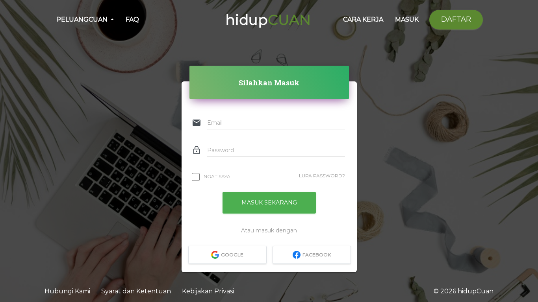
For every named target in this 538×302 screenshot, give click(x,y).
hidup (268, 19)
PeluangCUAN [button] (82, 19)
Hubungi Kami (68, 291)
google (232, 255)
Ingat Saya (216, 176)
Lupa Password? (322, 176)
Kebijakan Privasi (208, 291)
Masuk (407, 19)
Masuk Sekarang (269, 202)
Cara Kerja (363, 19)
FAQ (132, 19)
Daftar (456, 19)
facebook (316, 255)
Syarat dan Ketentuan (137, 291)
